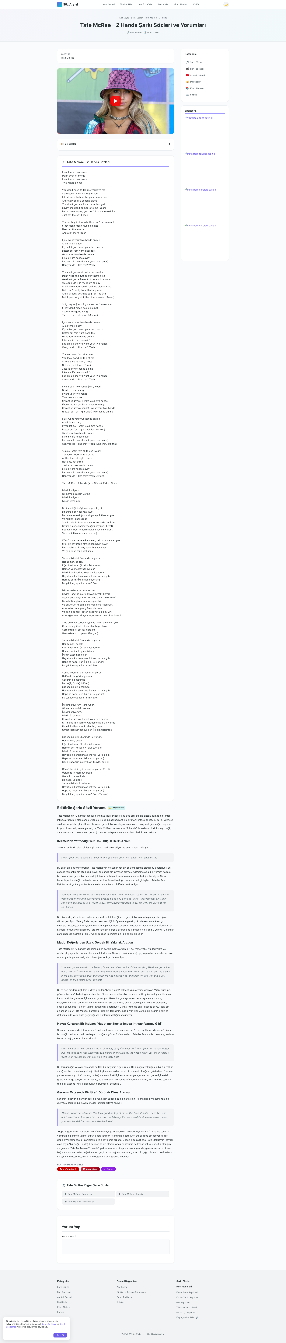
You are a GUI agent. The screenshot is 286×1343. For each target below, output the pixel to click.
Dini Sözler (163, 4)
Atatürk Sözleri (146, 4)
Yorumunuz (69, 1236)
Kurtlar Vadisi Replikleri (187, 1297)
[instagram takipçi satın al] (205, 168)
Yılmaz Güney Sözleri (186, 1307)
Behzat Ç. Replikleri (185, 1312)
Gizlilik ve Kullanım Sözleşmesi (131, 1292)
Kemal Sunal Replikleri (187, 1292)
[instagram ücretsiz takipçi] (205, 204)
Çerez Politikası (124, 1297)
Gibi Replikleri (182, 1302)
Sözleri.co (140, 1334)
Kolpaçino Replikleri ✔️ (187, 1317)
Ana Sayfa (124, 17)
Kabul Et (60, 1335)
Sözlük (196, 4)
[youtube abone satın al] (205, 133)
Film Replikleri (126, 4)
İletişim (120, 1302)
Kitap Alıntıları (180, 4)
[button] (115, 101)
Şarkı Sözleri (108, 4)
